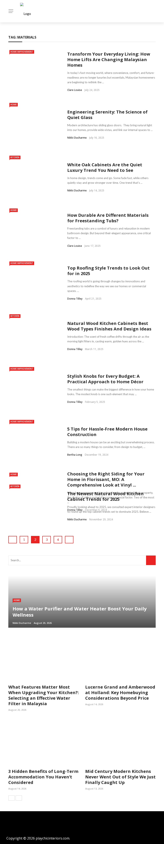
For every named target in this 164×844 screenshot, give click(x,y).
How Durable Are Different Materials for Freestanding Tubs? (108, 218)
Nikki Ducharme (77, 137)
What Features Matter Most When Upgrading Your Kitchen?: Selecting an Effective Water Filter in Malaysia (43, 695)
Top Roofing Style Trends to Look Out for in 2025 (108, 270)
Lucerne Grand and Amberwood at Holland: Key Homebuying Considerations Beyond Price (120, 692)
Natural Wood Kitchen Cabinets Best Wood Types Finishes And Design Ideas (109, 326)
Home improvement (21, 51)
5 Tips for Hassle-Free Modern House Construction (107, 431)
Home (13, 104)
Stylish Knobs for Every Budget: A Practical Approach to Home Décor (105, 379)
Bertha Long (74, 454)
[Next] (19, 798)
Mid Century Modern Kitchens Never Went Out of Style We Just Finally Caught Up (120, 776)
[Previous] (11, 798)
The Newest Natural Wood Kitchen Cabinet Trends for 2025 (105, 496)
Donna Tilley (74, 298)
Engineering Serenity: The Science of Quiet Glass (107, 114)
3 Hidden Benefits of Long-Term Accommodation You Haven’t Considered (43, 776)
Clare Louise (74, 90)
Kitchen (14, 157)
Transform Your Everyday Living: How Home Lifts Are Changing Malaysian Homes (108, 59)
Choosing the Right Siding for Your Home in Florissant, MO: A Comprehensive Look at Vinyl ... (106, 479)
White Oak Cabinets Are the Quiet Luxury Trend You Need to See (104, 167)
